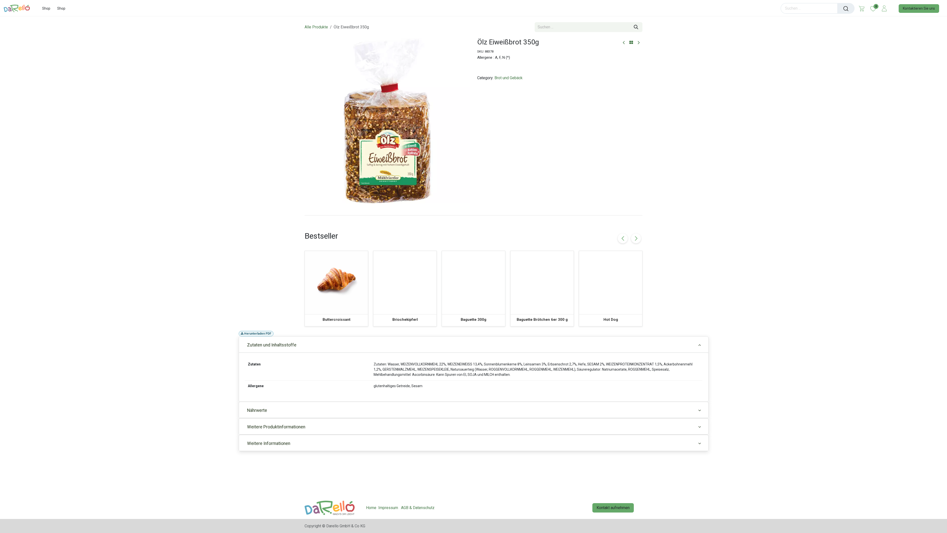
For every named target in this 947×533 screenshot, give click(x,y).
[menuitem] (46, 8)
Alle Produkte (316, 27)
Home (371, 507)
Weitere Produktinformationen (276, 426)
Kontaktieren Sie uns (919, 8)
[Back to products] (631, 42)
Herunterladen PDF (257, 333)
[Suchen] (846, 8)
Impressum (388, 507)
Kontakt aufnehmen (613, 507)
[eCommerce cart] (861, 8)
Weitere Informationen (268, 443)
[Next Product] (638, 43)
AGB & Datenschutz (418, 507)
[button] (636, 238)
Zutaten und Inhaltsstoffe (271, 345)
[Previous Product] (624, 43)
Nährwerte (257, 410)
